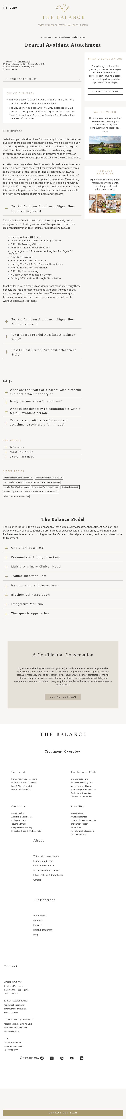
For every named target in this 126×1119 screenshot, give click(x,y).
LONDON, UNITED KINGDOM (18, 1019)
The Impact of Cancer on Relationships (41, 491)
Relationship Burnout (13, 491)
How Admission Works (20, 789)
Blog (35, 934)
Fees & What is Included (21, 786)
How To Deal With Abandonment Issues (43, 482)
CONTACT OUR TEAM (105, 91)
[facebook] (42, 1058)
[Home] (63, 10)
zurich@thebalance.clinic (15, 1008)
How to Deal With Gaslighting (16, 487)
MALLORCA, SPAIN (13, 981)
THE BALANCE (24, 61)
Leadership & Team (43, 860)
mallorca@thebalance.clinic (16, 989)
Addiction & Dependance (22, 816)
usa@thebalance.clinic (14, 1046)
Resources (52, 37)
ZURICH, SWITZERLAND (16, 1000)
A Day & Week (77, 813)
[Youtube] (72, 1058)
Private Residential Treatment (24, 779)
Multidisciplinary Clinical (81, 786)
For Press (38, 920)
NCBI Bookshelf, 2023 (56, 228)
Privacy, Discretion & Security (83, 820)
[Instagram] (62, 1058)
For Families (76, 827)
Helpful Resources (42, 929)
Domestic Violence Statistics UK (48, 477)
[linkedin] (52, 1058)
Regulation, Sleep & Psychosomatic (26, 831)
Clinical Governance (43, 865)
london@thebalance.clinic (15, 1027)
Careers (37, 879)
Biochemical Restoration (81, 793)
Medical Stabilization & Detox (23, 782)
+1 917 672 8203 (11, 1050)
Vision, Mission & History (46, 856)
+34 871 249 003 (11, 993)
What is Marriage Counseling (16, 496)
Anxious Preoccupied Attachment (18, 477)
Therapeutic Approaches (81, 796)
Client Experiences (79, 834)
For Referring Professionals (82, 831)
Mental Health (65, 37)
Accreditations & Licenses (46, 870)
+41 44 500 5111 (11, 1012)
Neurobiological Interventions (83, 789)
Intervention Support (79, 824)
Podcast (37, 925)
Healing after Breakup (13, 482)
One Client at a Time (79, 779)
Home (43, 37)
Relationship (78, 37)
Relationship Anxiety (70, 487)
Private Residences (79, 816)
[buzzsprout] (82, 1058)
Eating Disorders (18, 820)
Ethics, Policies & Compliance (48, 874)
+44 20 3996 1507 (11, 1031)
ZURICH (84, 25)
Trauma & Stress (18, 824)
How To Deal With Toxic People (45, 487)
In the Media (40, 915)
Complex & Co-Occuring (21, 827)
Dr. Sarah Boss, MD (36, 64)
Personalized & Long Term (82, 782)
